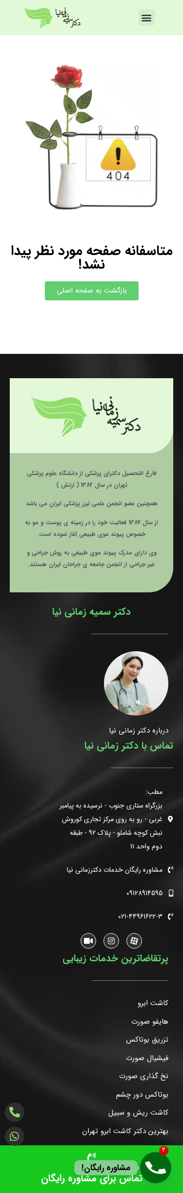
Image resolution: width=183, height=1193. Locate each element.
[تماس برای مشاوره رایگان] (91, 1158)
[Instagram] (111, 941)
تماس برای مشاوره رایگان (91, 1178)
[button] (147, 17)
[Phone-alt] (14, 1112)
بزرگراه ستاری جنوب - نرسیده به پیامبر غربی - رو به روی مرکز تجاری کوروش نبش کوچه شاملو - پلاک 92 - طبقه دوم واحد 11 (111, 826)
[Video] (88, 941)
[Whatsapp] (14, 1136)
